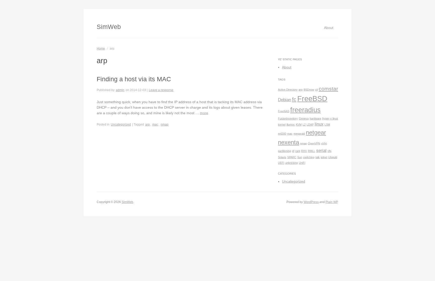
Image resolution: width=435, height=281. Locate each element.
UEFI (281, 162)
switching (308, 157)
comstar (328, 89)
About (328, 28)
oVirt (324, 143)
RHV (304, 150)
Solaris (282, 157)
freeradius (305, 110)
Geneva (304, 118)
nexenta (288, 142)
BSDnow (309, 89)
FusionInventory (288, 118)
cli (316, 89)
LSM (327, 124)
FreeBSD (312, 98)
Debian (284, 99)
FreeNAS (283, 111)
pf (293, 150)
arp (147, 124)
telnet (324, 157)
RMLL (311, 150)
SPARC (291, 157)
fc (294, 99)
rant (297, 150)
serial (321, 150)
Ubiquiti (332, 157)
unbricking (291, 162)
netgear (316, 132)
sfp (329, 150)
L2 (304, 124)
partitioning (284, 150)
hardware (315, 118)
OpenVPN (314, 143)
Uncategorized (121, 124)
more (204, 113)
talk (317, 157)
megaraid (299, 133)
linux (319, 124)
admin (120, 90)
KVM (299, 124)
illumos (290, 124)
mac (155, 124)
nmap (164, 124)
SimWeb (109, 26)
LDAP (310, 124)
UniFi (302, 162)
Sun (299, 157)
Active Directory (288, 89)
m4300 (282, 133)
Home (101, 48)
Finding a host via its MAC (134, 79)
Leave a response (161, 90)
